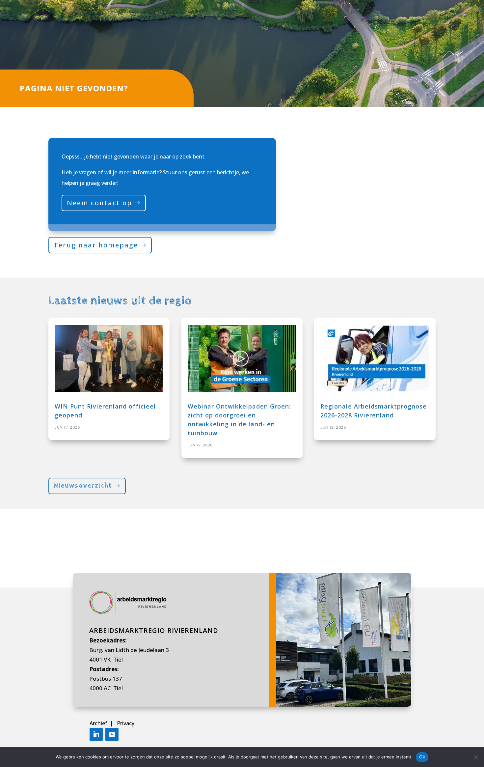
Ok (422, 756)
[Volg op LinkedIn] (96, 734)
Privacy (125, 723)
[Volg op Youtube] (112, 734)
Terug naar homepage (96, 245)
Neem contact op (99, 202)
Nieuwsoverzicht (83, 486)
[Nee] (475, 757)
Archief (99, 723)
